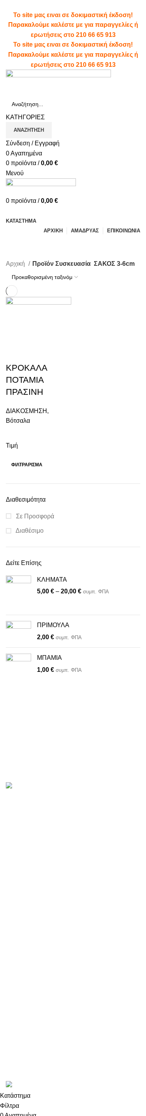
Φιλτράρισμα (26, 464)
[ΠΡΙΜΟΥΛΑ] (18, 631)
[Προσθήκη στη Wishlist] (57, 352)
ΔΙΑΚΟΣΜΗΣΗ (26, 411)
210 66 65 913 (96, 34)
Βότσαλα (18, 420)
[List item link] (73, 925)
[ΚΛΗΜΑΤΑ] (18, 592)
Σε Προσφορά (34, 516)
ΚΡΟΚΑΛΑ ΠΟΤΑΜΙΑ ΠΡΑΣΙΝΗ (26, 380)
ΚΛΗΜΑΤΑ (52, 579)
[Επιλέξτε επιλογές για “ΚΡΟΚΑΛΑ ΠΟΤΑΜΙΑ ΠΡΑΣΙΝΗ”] (15, 352)
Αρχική (16, 263)
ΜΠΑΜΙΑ (49, 657)
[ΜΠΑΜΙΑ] (18, 671)
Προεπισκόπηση (36, 352)
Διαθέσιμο (29, 530)
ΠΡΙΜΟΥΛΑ (53, 625)
